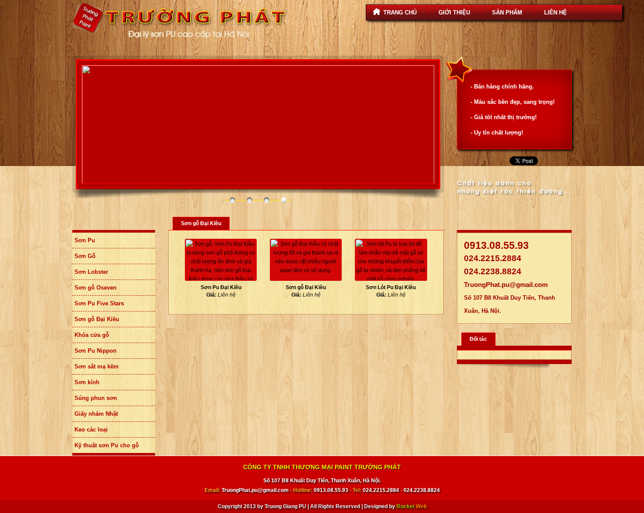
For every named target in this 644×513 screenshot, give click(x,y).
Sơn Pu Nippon (95, 350)
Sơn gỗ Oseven (95, 287)
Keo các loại (91, 429)
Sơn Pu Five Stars (99, 303)
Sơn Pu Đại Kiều (221, 287)
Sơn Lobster (91, 272)
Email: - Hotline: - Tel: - (322, 490)
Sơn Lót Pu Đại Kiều (391, 287)
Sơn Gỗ (85, 256)
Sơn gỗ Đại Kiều (96, 319)
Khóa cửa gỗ (91, 335)
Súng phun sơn (95, 398)
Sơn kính (86, 382)
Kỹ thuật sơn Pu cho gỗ (106, 445)
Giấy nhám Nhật (96, 413)
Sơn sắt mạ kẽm (96, 366)
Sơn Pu (84, 240)
